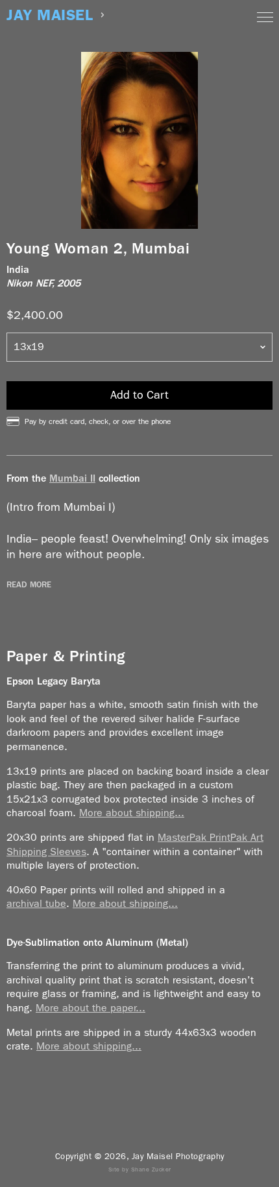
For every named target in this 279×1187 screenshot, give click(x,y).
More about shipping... (131, 812)
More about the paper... (90, 1008)
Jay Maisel (49, 15)
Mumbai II (72, 478)
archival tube (36, 903)
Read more (28, 585)
